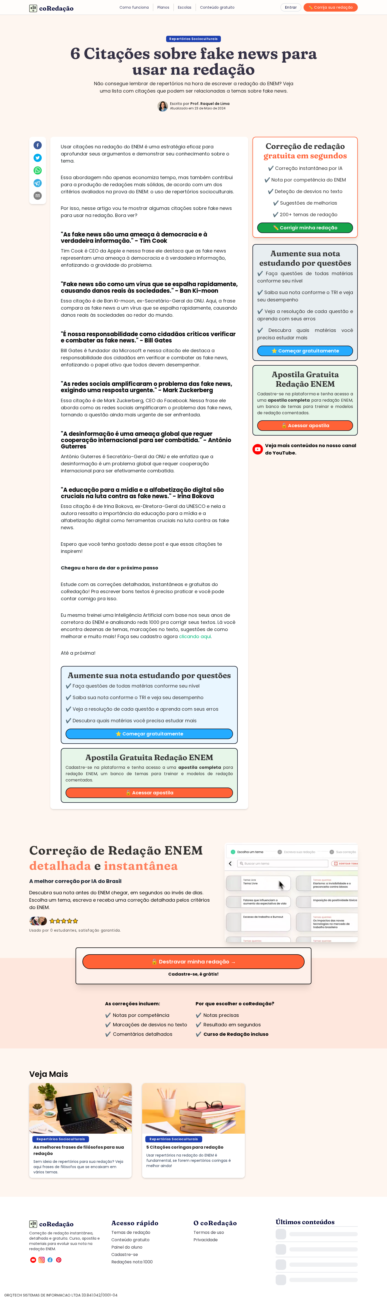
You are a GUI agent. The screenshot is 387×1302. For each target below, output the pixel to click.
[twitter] (37, 158)
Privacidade (206, 1240)
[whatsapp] (37, 170)
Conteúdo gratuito (130, 1240)
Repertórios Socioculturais (193, 39)
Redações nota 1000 (132, 1262)
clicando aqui (195, 636)
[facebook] (37, 145)
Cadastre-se (124, 1254)
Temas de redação (130, 1232)
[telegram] (37, 183)
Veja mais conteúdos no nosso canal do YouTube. (310, 449)
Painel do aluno (126, 1247)
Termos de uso (209, 1232)
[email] (37, 195)
